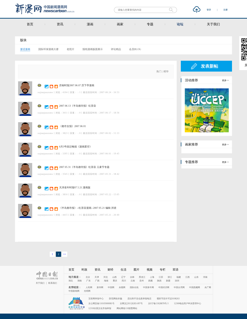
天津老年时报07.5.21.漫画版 (74, 187)
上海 (152, 277)
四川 (124, 280)
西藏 (150, 280)
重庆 (115, 280)
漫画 (90, 24)
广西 (97, 280)
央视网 (122, 287)
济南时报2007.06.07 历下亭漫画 (76, 85)
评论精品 (116, 49)
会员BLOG (135, 49)
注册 (225, 9)
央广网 (208, 287)
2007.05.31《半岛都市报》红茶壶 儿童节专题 (84, 167)
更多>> (225, 80)
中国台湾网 (179, 287)
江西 (187, 277)
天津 (97, 277)
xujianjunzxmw (45, 92)
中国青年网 (148, 287)
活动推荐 (191, 80)
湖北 (71, 280)
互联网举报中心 (96, 298)
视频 (149, 269)
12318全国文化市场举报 (99, 308)
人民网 (89, 287)
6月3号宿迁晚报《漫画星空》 (75, 146)
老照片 (70, 49)
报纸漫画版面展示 (92, 49)
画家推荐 (191, 144)
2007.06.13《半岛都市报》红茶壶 (77, 105)
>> (64, 254)
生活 (123, 269)
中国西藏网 (194, 287)
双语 (175, 269)
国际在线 (134, 287)
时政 (84, 269)
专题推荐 (191, 162)
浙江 (170, 277)
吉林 (132, 277)
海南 (106, 280)
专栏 (162, 269)
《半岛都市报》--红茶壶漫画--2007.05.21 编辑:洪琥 (87, 208)
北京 (88, 277)
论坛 (180, 24)
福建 (178, 277)
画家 (120, 24)
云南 (133, 280)
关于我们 (213, 24)
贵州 (141, 280)
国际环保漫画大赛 (48, 49)
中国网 (111, 287)
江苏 (161, 277)
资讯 (60, 24)
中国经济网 (163, 287)
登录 (209, 9)
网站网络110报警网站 (127, 308)
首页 (30, 24)
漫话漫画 (25, 49)
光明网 (87, 291)
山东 (196, 277)
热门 (158, 71)
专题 (150, 24)
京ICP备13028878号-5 (158, 303)
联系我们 (52, 283)
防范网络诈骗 (115, 298)
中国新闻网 (74, 291)
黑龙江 (142, 277)
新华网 (100, 287)
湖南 (79, 280)
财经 (110, 269)
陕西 (159, 280)
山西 (114, 277)
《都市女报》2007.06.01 (72, 126)
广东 (88, 280)
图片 (136, 269)
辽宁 (123, 277)
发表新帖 (209, 66)
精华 (166, 71)
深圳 (177, 280)
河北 (105, 277)
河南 (205, 277)
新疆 (168, 280)
